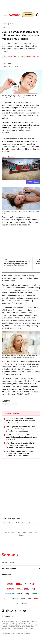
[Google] (3, 610)
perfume (6, 405)
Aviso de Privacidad (10, 616)
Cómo (12, 24)
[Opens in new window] (7, 610)
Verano (14, 405)
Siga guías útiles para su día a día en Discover (21, 56)
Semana (4, 24)
